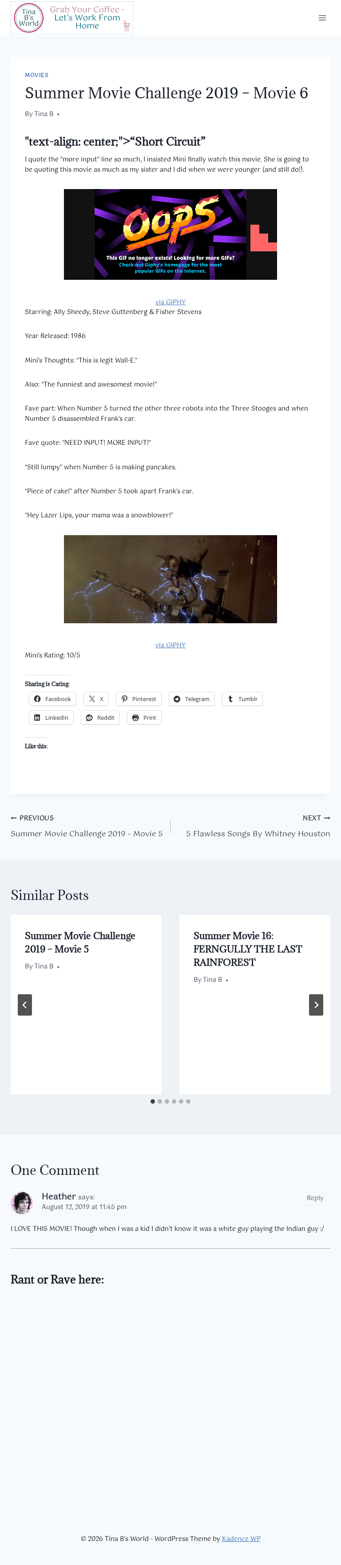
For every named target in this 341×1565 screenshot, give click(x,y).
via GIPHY (170, 302)
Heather (59, 1197)
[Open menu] (322, 17)
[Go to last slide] (25, 1005)
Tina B (44, 114)
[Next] (316, 1005)
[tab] (153, 1101)
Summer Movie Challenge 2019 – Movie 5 (87, 827)
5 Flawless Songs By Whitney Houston (258, 827)
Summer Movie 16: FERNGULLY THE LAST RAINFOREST (248, 949)
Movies (37, 75)
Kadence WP (241, 1539)
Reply (315, 1198)
